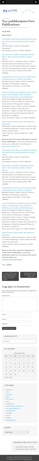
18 (19, 367)
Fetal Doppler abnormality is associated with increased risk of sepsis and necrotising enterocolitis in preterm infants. (19, 41)
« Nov (6, 377)
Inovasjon (9, 394)
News (8, 397)
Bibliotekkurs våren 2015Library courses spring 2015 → (30, 274)
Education (9, 413)
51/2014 (8, 264)
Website (4, 324)
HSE (7, 392)
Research (9, 390)
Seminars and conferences (14, 406)
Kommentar (6, 295)
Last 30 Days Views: (21, 447)
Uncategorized (10, 411)
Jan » (10, 377)
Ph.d (7, 401)
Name (4, 314)
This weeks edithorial (12, 408)
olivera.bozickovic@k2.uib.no (11, 146)
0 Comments (23, 27)
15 (6, 367)
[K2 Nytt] (19, 9)
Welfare (8, 418)
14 (33, 363)
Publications (6, 18)
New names (10, 399)
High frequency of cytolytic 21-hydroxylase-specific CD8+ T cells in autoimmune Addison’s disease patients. (18, 57)
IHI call (8, 415)
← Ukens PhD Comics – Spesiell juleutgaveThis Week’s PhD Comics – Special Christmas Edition (10, 276)
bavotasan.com (28, 459)
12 (24, 363)
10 (15, 363)
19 (24, 367)
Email (4, 319)
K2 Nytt (19, 457)
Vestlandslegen (11, 420)
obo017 (6, 27)
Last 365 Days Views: (22, 449)
